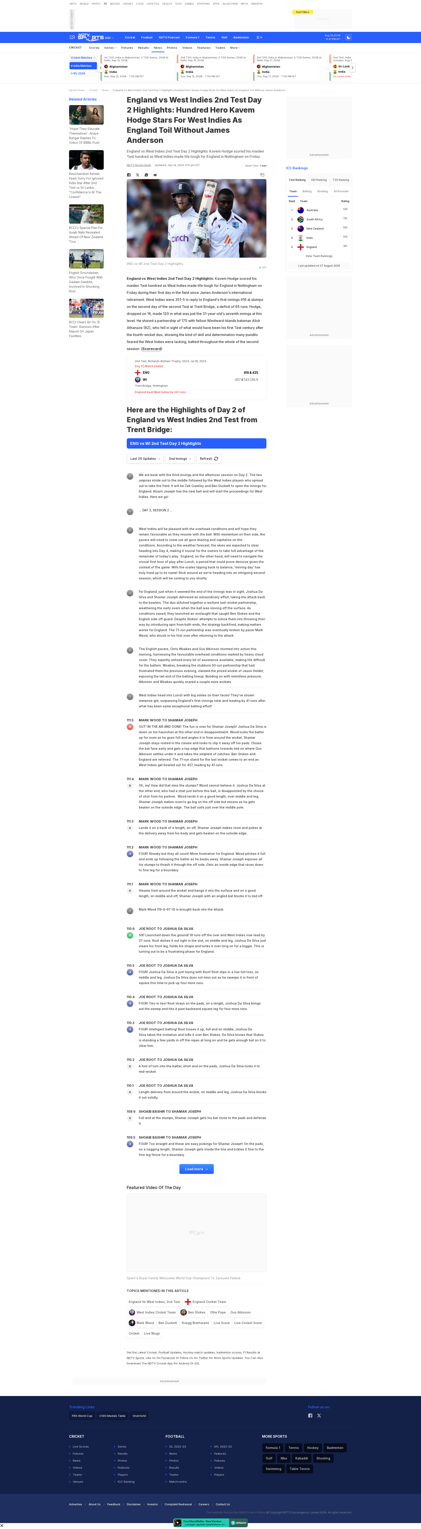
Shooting (323, 1458)
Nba (284, 1458)
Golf (224, 37)
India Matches (82, 65)
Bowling (323, 191)
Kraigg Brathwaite (195, 1323)
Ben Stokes (196, 1312)
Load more (194, 1169)
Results (143, 47)
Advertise (75, 1504)
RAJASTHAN (230, 3)
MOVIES (115, 3)
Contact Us (223, 1504)
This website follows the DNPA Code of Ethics (236, 1512)
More (234, 47)
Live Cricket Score (248, 1323)
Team (293, 191)
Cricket (130, 37)
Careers (203, 1504)
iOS (196, 1363)
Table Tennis (300, 1469)
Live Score (222, 1323)
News (158, 47)
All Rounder (341, 191)
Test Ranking (297, 179)
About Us (95, 1504)
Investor (152, 1504)
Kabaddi (301, 1458)
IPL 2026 (79, 73)
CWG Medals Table (112, 1416)
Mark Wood (145, 1323)
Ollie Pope (218, 1312)
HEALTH (167, 3)
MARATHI (256, 3)
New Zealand (315, 228)
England (312, 247)
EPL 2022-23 (223, 1446)
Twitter (203, 1358)
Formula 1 (192, 37)
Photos (172, 47)
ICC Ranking (126, 1481)
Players (123, 1474)
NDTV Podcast (169, 37)
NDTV (73, 3)
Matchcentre (178, 1481)
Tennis (210, 37)
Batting (307, 191)
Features (204, 47)
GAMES (189, 3)
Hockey (313, 1448)
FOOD (140, 3)
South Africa (315, 219)
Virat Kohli (139, 1416)
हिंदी (105, 3)
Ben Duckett (168, 1323)
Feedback (113, 1504)
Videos (187, 47)
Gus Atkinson (240, 1312)
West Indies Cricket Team (156, 1312)
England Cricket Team (209, 1302)
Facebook (168, 1358)
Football (147, 37)
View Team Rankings (319, 256)
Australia (312, 210)
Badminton (241, 37)
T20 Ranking (341, 179)
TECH (178, 3)
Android (184, 1363)
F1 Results (250, 1352)
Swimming (273, 1469)
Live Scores (81, 1446)
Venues (78, 1481)
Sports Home (77, 90)
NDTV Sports (135, 1358)
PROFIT (96, 3)
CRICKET (128, 3)
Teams (220, 47)
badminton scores (229, 1352)
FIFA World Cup (82, 1416)
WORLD (84, 3)
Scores (94, 47)
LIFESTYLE (153, 3)
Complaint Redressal (178, 1504)
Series (109, 47)
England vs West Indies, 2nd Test (154, 1302)
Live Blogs (152, 1333)
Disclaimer (134, 1504)
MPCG (244, 3)
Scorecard (151, 349)
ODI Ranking (319, 179)
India (310, 237)
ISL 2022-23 (177, 1446)
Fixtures (127, 47)
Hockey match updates (199, 1352)
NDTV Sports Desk (139, 165)
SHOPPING (203, 3)
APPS (216, 3)
